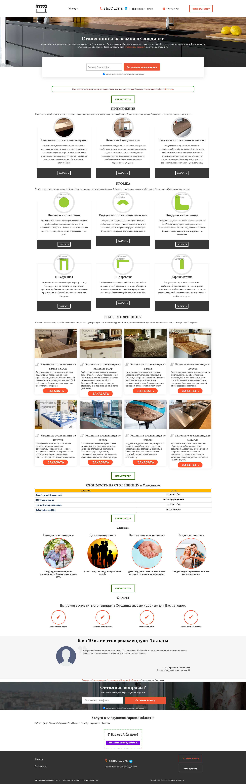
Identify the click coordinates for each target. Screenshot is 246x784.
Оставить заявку (201, 8)
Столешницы (98, 680)
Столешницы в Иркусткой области (122, 680)
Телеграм (169, 89)
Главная (85, 680)
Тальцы (39, 759)
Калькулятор (172, 8)
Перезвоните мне (142, 8)
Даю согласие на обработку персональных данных (124, 74)
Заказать (64, 173)
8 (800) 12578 (113, 8)
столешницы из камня (135, 47)
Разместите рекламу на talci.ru (123, 742)
